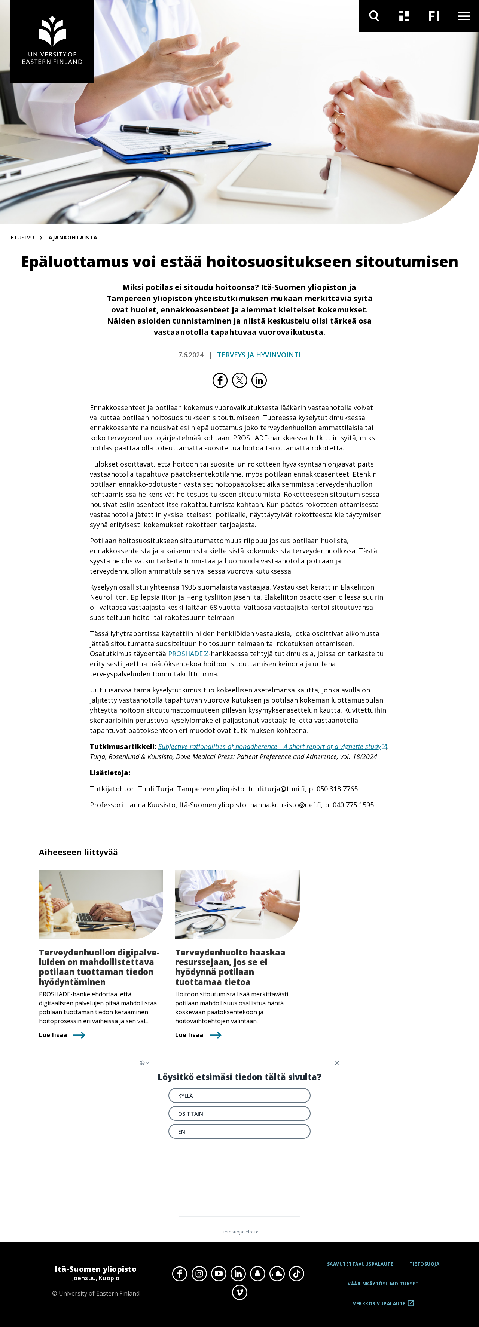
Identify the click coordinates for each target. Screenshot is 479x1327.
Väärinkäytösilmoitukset (383, 1284)
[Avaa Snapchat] (257, 1274)
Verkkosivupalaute (379, 1306)
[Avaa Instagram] (199, 1274)
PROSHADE (185, 653)
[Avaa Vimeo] (239, 1292)
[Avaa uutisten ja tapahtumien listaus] (404, 16)
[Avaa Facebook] (179, 1274)
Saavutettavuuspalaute (360, 1264)
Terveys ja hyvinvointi (259, 354)
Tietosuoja (424, 1264)
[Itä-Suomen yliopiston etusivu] (52, 41)
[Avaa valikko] (464, 16)
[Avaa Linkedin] (238, 1274)
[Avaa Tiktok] (296, 1274)
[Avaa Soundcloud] (277, 1274)
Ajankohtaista (73, 237)
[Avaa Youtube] (218, 1274)
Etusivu (22, 237)
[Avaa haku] (374, 16)
